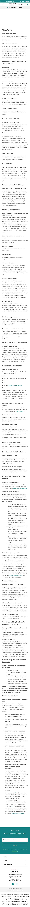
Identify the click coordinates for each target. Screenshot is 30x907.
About (5, 860)
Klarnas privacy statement (18, 813)
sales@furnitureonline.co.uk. (20, 488)
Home (3, 11)
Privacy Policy (20, 890)
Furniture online (18, 888)
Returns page (23, 433)
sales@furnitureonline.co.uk (15, 385)
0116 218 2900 (15, 871)
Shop (5, 856)
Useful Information (8, 864)
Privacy (24, 849)
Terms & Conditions (19, 849)
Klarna (16, 793)
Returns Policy (20, 411)
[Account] (22, 4)
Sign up (15, 845)
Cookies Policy (15, 851)
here (12, 806)
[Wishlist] (24, 4)
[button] (5, 4)
